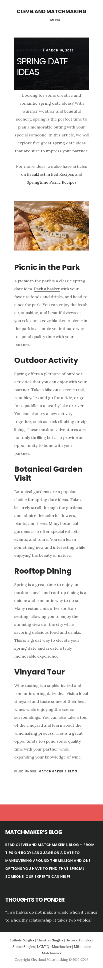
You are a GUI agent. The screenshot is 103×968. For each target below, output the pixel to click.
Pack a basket (47, 288)
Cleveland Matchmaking (51, 11)
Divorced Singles (79, 940)
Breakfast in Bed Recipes (50, 174)
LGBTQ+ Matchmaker (54, 947)
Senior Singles (23, 947)
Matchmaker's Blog (58, 771)
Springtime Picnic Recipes (51, 182)
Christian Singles (50, 940)
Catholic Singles (22, 940)
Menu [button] (55, 19)
